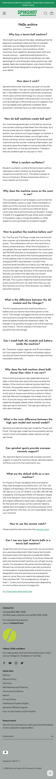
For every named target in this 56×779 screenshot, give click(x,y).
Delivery (6, 675)
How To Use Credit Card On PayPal (19, 711)
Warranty (7, 683)
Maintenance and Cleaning (15, 687)
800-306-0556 (40, 615)
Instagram (15, 655)
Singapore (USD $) (10, 761)
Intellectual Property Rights (16, 703)
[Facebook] (4, 663)
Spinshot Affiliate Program (15, 707)
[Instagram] (16, 663)
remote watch (42, 529)
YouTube (36, 655)
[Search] (46, 14)
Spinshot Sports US (17, 768)
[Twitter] (22, 663)
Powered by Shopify (34, 768)
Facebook (25, 655)
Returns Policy (9, 679)
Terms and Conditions (13, 691)
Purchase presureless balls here (17, 591)
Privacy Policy (9, 699)
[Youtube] (10, 663)
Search (6, 695)
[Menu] (4, 13)
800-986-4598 (18, 612)
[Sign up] (52, 736)
